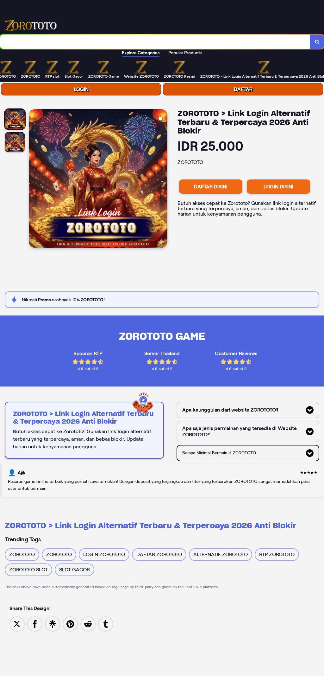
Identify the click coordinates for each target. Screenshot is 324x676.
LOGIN (81, 89)
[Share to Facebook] (34, 623)
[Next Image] (162, 179)
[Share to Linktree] (52, 623)
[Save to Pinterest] (70, 623)
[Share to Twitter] (17, 623)
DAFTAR (243, 89)
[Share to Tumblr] (105, 623)
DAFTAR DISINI (210, 186)
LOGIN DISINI (278, 186)
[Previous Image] (34, 179)
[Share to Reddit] (88, 623)
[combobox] (155, 42)
